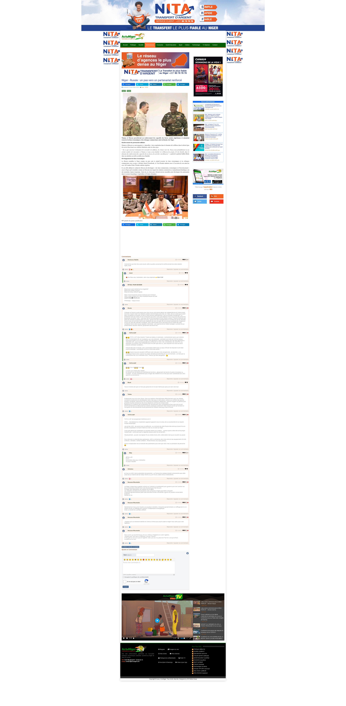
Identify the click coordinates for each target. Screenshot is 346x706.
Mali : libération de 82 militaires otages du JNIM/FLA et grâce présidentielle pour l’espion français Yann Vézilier (213, 116)
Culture (187, 45)
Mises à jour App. (182, 662)
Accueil (125, 45)
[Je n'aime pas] (185, 259)
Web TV (182, 658)
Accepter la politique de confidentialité (136, 577)
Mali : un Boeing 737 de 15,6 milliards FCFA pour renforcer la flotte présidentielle (212, 126)
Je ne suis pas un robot (133, 581)
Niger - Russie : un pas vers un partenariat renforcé (152, 80)
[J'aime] (183, 259)
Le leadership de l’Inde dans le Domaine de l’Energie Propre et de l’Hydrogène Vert (213, 106)
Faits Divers (197, 671)
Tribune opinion (198, 655)
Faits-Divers (163, 653)
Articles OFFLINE (198, 668)
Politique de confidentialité (167, 658)
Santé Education (198, 658)
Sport (180, 45)
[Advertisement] (155, 241)
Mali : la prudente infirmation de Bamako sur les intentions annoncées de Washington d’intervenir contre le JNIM (212, 156)
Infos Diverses (175, 653)
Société (141, 45)
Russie (128, 91)
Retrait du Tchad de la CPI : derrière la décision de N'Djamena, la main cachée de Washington (213, 135)
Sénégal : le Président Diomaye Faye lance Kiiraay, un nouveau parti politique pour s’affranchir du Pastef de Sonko (214, 146)
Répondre (170, 269)
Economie (160, 45)
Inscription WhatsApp (166, 662)
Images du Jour (174, 649)
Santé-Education (171, 45)
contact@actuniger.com (133, 661)
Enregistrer (125, 586)
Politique (133, 45)
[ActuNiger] (134, 36)
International (150, 45)
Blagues (162, 649)
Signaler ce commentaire (181, 269)
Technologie (196, 45)
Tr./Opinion (206, 45)
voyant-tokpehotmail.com (132, 297)
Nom (128, 555)
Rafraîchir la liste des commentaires (131, 546)
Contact (214, 45)
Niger (123, 91)
